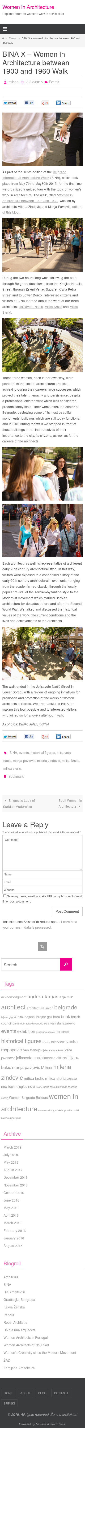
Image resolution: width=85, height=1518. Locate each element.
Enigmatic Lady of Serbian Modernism (19, 796)
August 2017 (13, 1163)
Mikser (46, 1061)
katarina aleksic (55, 1051)
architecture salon (40, 1001)
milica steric (12, 763)
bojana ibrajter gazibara (42, 1010)
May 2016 (11, 1201)
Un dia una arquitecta (20, 1323)
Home (8, 1386)
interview (57, 1035)
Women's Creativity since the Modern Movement (40, 1346)
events (24, 750)
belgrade (65, 1000)
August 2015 (13, 1239)
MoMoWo (72, 1072)
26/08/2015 (34, 81)
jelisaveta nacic (29, 1051)
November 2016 (16, 1178)
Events (13, 38)
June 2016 (11, 1193)
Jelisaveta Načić (31, 305)
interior (46, 1035)
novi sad (35, 1079)
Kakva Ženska (14, 1300)
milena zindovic (48, 757)
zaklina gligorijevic (11, 1111)
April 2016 (11, 1208)
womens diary (46, 1103)
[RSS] (42, 940)
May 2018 (11, 1155)
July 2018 (11, 1148)
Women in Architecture (28, 6)
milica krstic (70, 757)
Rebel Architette (15, 1315)
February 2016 (15, 1224)
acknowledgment (13, 990)
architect (13, 1000)
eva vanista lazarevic (59, 1016)
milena (13, 81)
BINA (13, 750)
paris (46, 1080)
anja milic (66, 990)
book (65, 1010)
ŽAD (7, 1353)
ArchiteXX (11, 1270)
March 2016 (12, 1216)
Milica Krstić (53, 305)
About (25, 1386)
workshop (60, 1103)
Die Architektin (14, 1285)
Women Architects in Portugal (26, 1330)
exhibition (26, 1024)
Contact (61, 1386)
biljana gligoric (9, 1010)
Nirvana (41, 1417)
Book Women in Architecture (70, 796)
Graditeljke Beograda (19, 1293)
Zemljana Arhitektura (19, 1361)
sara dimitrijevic (58, 1080)
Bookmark (16, 770)
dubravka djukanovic (31, 1017)
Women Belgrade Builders (28, 1091)
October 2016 (14, 1186)
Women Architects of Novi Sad (26, 1338)
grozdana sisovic (45, 1025)
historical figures (43, 750)
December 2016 (16, 1170)
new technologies (14, 1079)
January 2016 (14, 1231)
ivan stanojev (32, 1043)
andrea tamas (43, 989)
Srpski (9, 1397)
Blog (42, 1386)
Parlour (9, 1308)
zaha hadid (73, 1103)
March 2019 (12, 1140)
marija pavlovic (24, 757)
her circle (62, 1025)
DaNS (16, 1017)
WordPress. (58, 1417)
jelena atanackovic (53, 1043)
